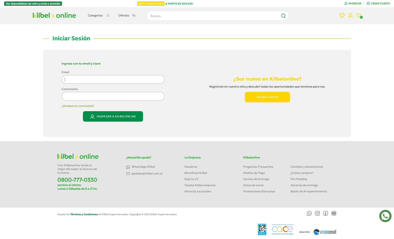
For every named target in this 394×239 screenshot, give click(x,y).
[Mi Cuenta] (350, 16)
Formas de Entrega (256, 179)
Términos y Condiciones (84, 214)
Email (65, 72)
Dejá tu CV (191, 179)
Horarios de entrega (304, 185)
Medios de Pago (254, 173)
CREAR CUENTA (380, 3)
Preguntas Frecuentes (258, 167)
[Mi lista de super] (342, 16)
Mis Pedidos (299, 179)
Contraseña (70, 89)
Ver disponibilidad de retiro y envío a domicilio (33, 3)
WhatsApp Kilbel (143, 167)
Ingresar (116, 116)
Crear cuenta (267, 97)
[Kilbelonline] (54, 17)
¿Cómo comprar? (302, 173)
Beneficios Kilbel (195, 173)
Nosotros (190, 167)
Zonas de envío (253, 185)
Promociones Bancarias (259, 191)
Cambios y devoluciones (307, 167)
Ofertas (123, 15)
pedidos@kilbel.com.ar (147, 173)
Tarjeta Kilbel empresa (199, 185)
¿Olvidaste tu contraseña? (78, 106)
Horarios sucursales (197, 191)
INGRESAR (354, 3)
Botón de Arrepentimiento (309, 191)
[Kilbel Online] (77, 158)
